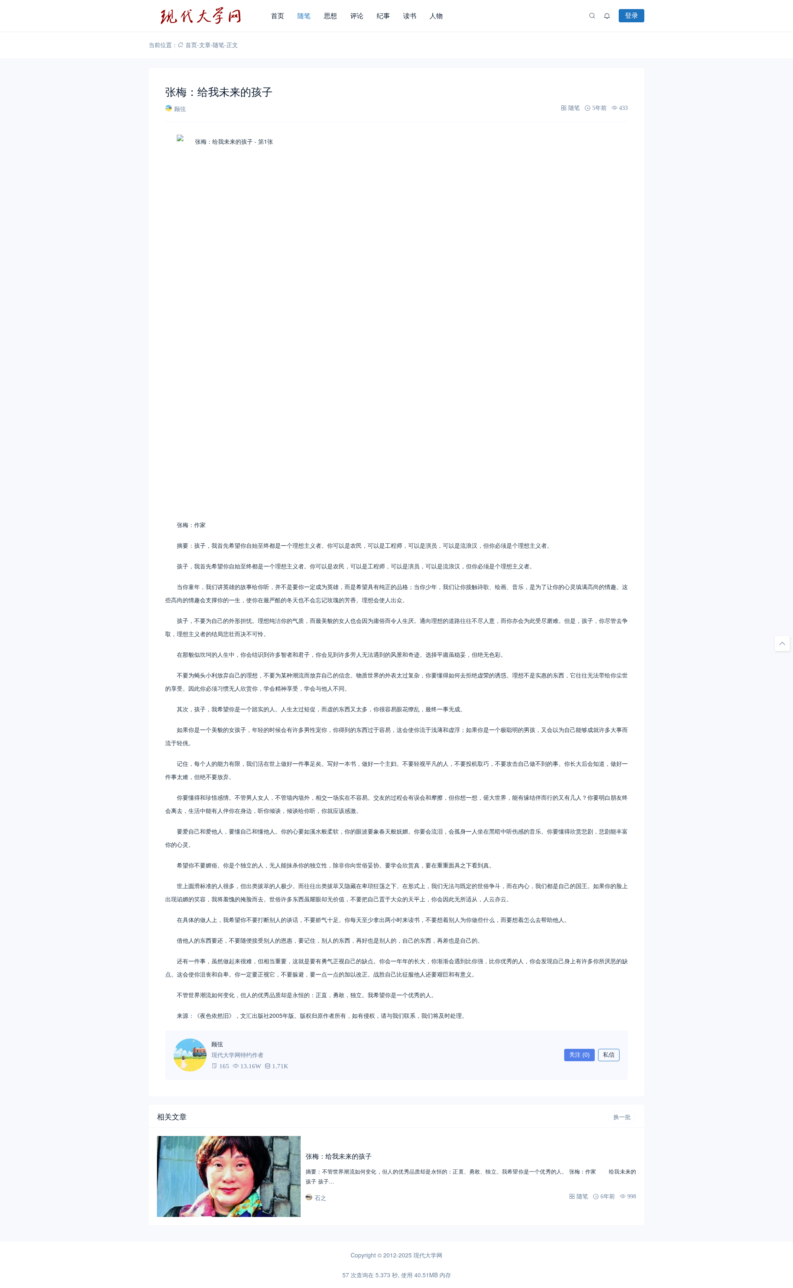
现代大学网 (427, 1255)
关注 (579, 1054)
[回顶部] (782, 643)
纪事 (383, 15)
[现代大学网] (206, 15)
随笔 (304, 15)
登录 (631, 15)
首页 (277, 15)
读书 (409, 15)
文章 (205, 44)
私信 (609, 1054)
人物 (436, 15)
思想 (330, 15)
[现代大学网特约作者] (190, 1055)
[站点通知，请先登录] (607, 15)
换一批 (622, 1117)
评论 (356, 15)
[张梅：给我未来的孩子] (229, 1176)
